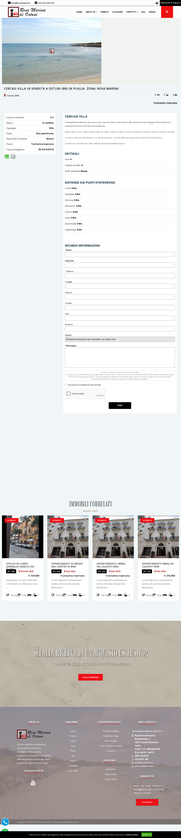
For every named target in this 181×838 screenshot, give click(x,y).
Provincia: (69, 324)
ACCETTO (146, 834)
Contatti (131, 12)
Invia (120, 405)
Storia (73, 741)
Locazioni (117, 12)
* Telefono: (69, 271)
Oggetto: (69, 335)
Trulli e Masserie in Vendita (110, 746)
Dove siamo (73, 770)
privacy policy (132, 834)
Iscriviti (148, 802)
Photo (73, 751)
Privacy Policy (111, 774)
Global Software (71, 822)
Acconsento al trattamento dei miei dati (84, 385)
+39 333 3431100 (45, 3)
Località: (68, 303)
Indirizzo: (69, 292)
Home (79, 12)
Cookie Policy (110, 779)
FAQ (143, 12)
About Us (90, 12)
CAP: (67, 314)
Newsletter (110, 769)
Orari (73, 746)
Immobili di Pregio (110, 736)
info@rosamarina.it (20, 3)
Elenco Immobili (90, 677)
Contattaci (73, 765)
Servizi (152, 12)
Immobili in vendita (111, 731)
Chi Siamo (73, 736)
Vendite (105, 12)
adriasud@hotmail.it (144, 766)
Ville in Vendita (111, 741)
